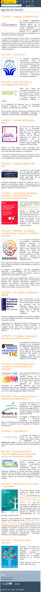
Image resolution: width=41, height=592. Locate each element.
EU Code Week (33, 375)
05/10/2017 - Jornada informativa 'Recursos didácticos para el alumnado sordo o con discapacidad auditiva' (18, 454)
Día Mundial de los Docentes (30, 495)
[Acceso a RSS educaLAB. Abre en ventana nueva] (32, 0)
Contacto (3, 590)
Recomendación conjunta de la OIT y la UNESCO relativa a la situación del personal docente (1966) (30, 500)
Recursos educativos (7, 578)
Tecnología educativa (7, 579)
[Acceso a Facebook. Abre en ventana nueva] (20, 0)
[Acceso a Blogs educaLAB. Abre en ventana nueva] (29, 0)
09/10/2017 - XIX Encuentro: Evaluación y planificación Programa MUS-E (19, 397)
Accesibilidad (20, 590)
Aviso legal (11, 590)
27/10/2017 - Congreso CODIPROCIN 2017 (20, 16)
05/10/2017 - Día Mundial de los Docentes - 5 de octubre (20, 485)
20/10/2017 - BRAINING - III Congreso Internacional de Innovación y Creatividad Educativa (20, 233)
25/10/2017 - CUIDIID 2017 (13, 54)
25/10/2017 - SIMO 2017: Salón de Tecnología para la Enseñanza (16, 83)
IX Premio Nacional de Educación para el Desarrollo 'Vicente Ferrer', (30, 207)
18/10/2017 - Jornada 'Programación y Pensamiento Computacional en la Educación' (18, 366)
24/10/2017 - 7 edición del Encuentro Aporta (18, 121)
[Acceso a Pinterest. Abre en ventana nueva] (23, 0)
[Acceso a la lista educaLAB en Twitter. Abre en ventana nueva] (17, 0)
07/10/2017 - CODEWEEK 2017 (14, 431)
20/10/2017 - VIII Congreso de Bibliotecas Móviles (19, 293)
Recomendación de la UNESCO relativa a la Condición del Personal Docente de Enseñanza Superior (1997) (20, 522)
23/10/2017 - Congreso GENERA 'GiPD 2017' (18, 164)
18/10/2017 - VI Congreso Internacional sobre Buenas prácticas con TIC (18, 337)
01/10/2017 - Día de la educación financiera (16, 541)
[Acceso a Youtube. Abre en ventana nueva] (26, 0)
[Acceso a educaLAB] (7, 583)
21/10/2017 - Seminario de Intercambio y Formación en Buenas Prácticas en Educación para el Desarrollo (19, 195)
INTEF (3, 575)
